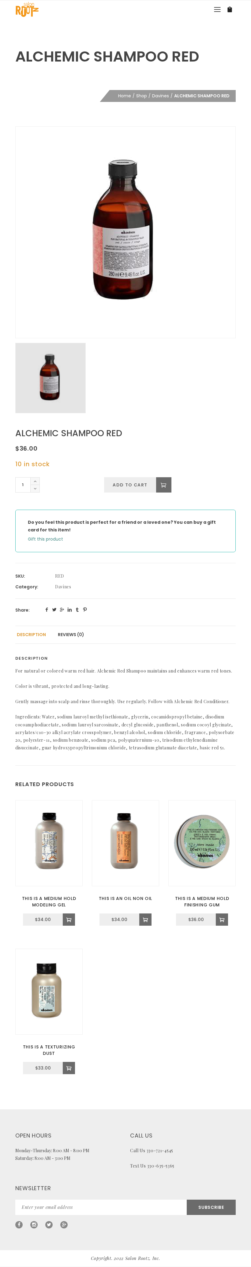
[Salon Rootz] (27, 9)
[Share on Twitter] (54, 609)
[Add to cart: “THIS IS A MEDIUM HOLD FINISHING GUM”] (222, 919)
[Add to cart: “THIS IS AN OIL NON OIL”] (145, 919)
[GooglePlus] (64, 1224)
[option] (125, 232)
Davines (160, 96)
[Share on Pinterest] (85, 609)
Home (124, 96)
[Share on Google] (62, 609)
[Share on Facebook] (46, 609)
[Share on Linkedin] (69, 609)
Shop (141, 96)
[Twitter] (49, 1224)
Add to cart (130, 485)
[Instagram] (34, 1224)
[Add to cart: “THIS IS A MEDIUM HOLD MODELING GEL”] (69, 919)
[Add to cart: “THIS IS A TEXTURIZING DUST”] (69, 1068)
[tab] (31, 634)
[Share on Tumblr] (77, 609)
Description (31, 635)
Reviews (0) (71, 635)
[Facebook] (19, 1224)
